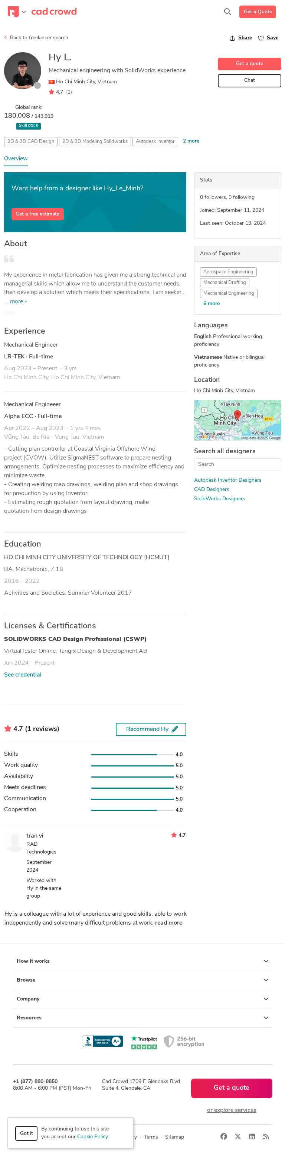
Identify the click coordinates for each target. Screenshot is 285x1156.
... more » (15, 302)
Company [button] (28, 999)
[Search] (227, 12)
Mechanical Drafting (224, 282)
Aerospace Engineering (228, 272)
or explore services (231, 1110)
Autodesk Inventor (155, 141)
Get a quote (249, 64)
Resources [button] (29, 1018)
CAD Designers (211, 489)
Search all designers (225, 451)
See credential (23, 675)
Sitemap (174, 1137)
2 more (191, 141)
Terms (151, 1137)
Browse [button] (26, 980)
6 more (211, 304)
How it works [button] (33, 961)
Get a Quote (258, 12)
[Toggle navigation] (17, 12)
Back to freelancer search (38, 38)
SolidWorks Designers (219, 499)
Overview (16, 159)
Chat (249, 80)
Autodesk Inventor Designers (228, 480)
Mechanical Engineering (228, 293)
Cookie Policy (92, 1137)
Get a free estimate (37, 214)
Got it (26, 1133)
